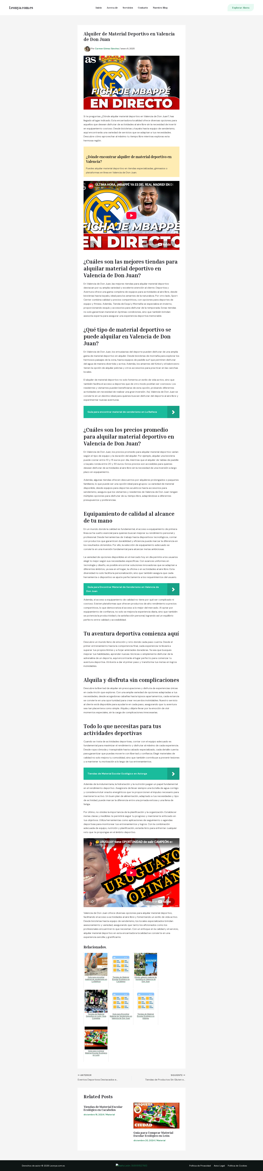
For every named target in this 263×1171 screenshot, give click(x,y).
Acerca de (112, 7)
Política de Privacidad (200, 1165)
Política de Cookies (237, 1165)
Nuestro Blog (160, 7)
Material (110, 1114)
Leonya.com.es (21, 7)
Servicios (128, 7)
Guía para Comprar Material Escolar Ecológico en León (153, 1134)
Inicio (99, 7)
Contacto (143, 7)
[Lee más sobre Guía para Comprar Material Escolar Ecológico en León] (156, 1116)
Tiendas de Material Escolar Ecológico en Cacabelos (103, 1108)
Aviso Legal (219, 1165)
